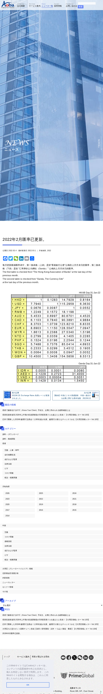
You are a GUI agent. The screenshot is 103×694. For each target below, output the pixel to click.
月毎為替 (42, 251)
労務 (6, 532)
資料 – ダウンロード (10, 434)
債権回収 (8, 541)
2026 (7, 493)
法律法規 (8, 464)
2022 (49, 251)
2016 (41, 510)
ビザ (6, 468)
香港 (4, 443)
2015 (74, 510)
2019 (41, 504)
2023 (7, 499)
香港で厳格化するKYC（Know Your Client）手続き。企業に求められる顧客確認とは (36, 410)
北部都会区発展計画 (10, 573)
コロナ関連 (9, 473)
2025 (41, 493)
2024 (74, 493)
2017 (7, 510)
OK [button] (27, 685)
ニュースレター (8, 582)
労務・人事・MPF (12, 450)
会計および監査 (11, 459)
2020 (7, 504)
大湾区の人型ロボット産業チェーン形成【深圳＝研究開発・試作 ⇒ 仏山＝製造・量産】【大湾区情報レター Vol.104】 (50, 629)
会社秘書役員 (10, 455)
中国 (4, 526)
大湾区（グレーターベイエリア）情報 (17, 569)
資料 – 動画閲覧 (8, 439)
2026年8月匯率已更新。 (12, 633)
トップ (5, 13)
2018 (74, 504)
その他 (5, 592)
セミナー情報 (7, 587)
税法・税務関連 (11, 478)
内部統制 (6, 578)
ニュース (15, 13)
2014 (7, 516)
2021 (74, 499)
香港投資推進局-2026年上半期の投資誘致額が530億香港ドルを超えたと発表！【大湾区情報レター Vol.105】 (46, 415)
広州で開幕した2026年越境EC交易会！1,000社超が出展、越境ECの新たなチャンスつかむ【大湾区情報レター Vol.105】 (50, 419)
